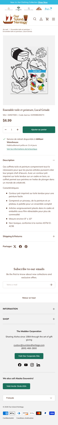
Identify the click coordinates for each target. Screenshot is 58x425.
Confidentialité (8, 418)
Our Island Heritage (16, 407)
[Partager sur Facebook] (20, 246)
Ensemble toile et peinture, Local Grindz (17, 31)
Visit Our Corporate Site (29, 356)
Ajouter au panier (39, 129)
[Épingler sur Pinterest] (26, 246)
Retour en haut (29, 298)
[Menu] (53, 19)
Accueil (5, 29)
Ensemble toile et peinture (20, 29)
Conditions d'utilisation (25, 418)
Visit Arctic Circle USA (16, 386)
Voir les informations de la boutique (22, 149)
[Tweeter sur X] (15, 246)
